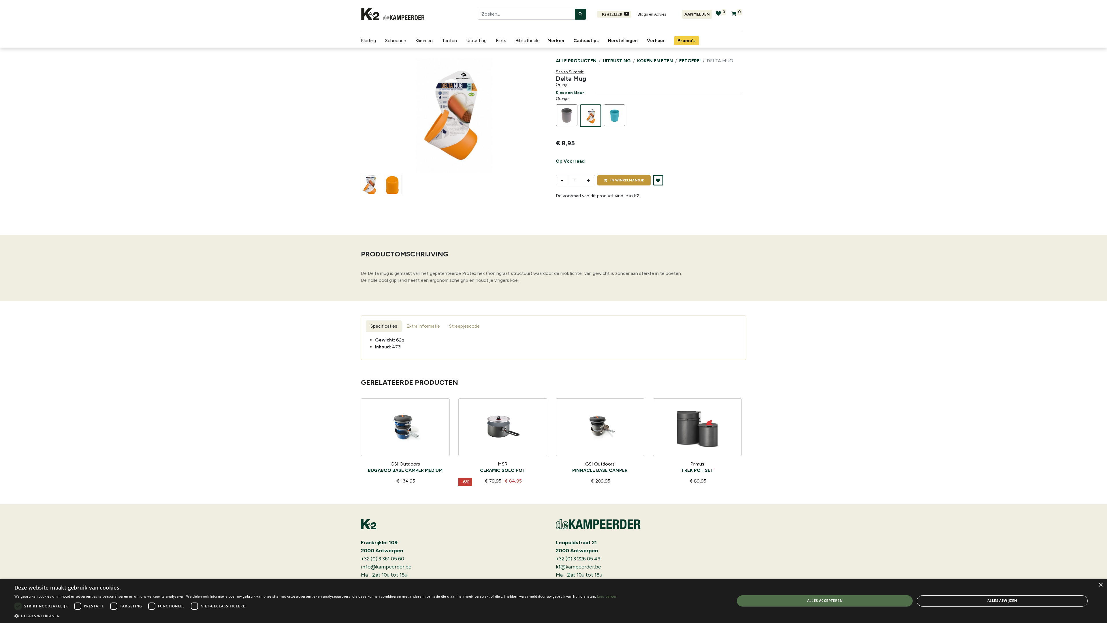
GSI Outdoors (405, 464)
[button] (375, 115)
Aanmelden (697, 14)
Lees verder (607, 596)
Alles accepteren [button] (825, 600)
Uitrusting (617, 60)
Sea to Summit (570, 72)
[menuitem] (556, 40)
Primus (697, 464)
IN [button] (626, 180)
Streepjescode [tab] (464, 326)
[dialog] (553, 601)
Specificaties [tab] (383, 326)
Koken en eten (655, 60)
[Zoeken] (580, 14)
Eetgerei (690, 60)
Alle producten (576, 60)
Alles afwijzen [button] (1002, 600)
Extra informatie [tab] (423, 326)
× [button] (1100, 585)
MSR (502, 464)
